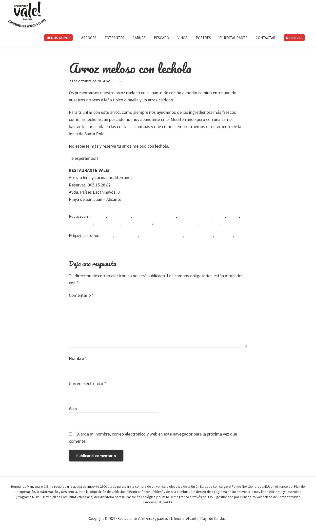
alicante (106, 235)
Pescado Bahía (81, 222)
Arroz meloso (119, 216)
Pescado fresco (107, 222)
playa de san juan (199, 235)
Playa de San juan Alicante (176, 222)
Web (73, 409)
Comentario (81, 295)
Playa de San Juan (137, 222)
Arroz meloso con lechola (161, 235)
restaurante (79, 241)
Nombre (78, 358)
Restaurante (209, 222)
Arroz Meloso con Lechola (154, 216)
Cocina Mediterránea (195, 216)
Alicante (99, 216)
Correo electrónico (87, 383)
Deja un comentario (140, 80)
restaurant (224, 235)
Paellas (233, 216)
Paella (219, 216)
